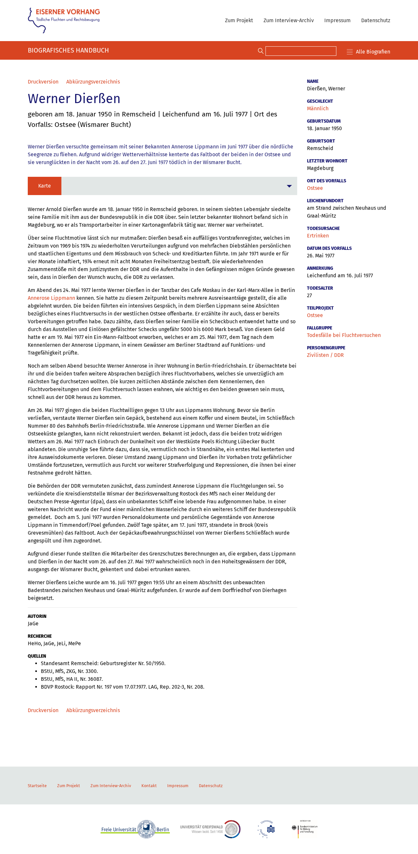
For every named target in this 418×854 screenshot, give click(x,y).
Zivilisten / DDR (325, 355)
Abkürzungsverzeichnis (93, 82)
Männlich (318, 108)
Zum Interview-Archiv (289, 20)
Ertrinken (318, 236)
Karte (44, 186)
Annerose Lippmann (51, 298)
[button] (162, 186)
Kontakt (149, 785)
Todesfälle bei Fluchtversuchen (344, 335)
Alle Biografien (373, 52)
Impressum (337, 20)
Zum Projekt (239, 20)
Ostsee (315, 188)
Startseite (37, 785)
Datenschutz (375, 20)
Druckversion (43, 82)
